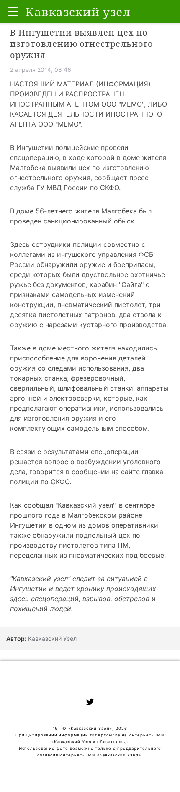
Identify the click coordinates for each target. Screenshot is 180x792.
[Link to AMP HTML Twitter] (90, 703)
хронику (90, 588)
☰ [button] (13, 11)
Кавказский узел (85, 505)
